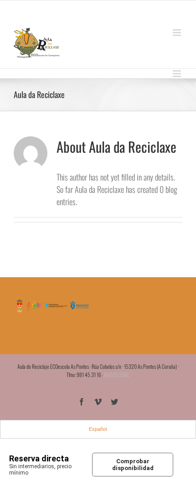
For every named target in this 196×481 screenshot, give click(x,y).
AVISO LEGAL (116, 374)
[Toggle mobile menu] (177, 32)
